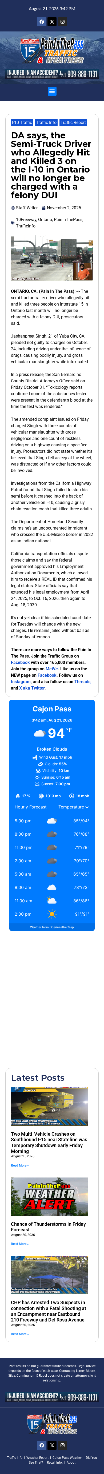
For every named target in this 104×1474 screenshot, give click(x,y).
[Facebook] (41, 21)
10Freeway (26, 219)
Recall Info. (55, 1462)
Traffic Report (73, 122)
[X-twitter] (52, 21)
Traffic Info (46, 122)
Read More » (20, 1165)
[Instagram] (62, 21)
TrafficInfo (25, 226)
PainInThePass (68, 219)
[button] (52, 91)
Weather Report (37, 1458)
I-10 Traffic (22, 122)
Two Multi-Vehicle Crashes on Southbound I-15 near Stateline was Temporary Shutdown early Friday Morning (49, 1142)
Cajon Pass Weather (67, 1458)
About (71, 1462)
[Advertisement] (52, 999)
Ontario (45, 219)
